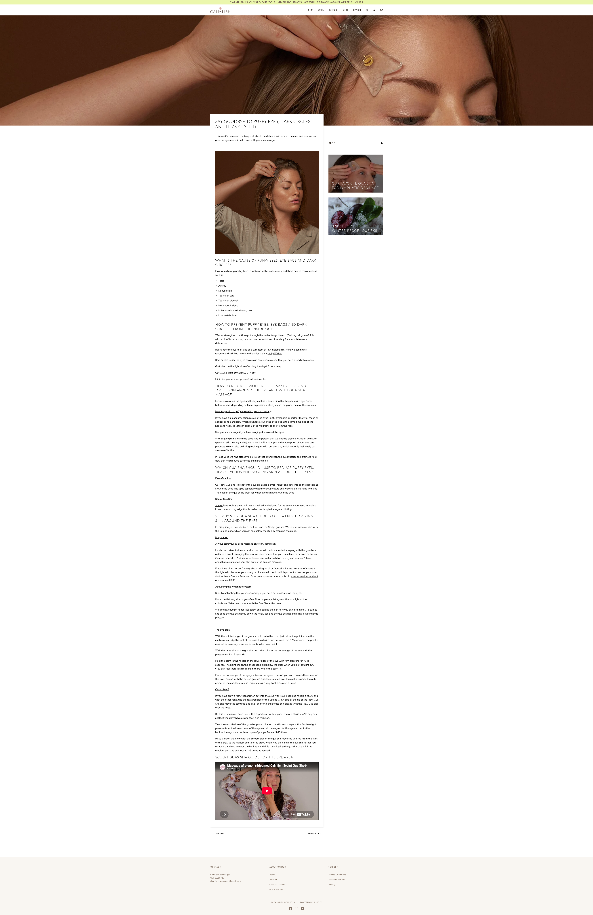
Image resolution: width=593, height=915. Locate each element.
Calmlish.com (281, 902)
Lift (287, 699)
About (272, 874)
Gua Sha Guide (276, 889)
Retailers (273, 879)
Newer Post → (316, 833)
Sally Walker (275, 353)
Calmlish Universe (277, 884)
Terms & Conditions (337, 874)
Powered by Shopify (311, 902)
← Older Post (218, 833)
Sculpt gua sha (276, 527)
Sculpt (219, 505)
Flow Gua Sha (227, 484)
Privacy (331, 884)
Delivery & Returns (336, 879)
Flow (256, 527)
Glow (281, 699)
